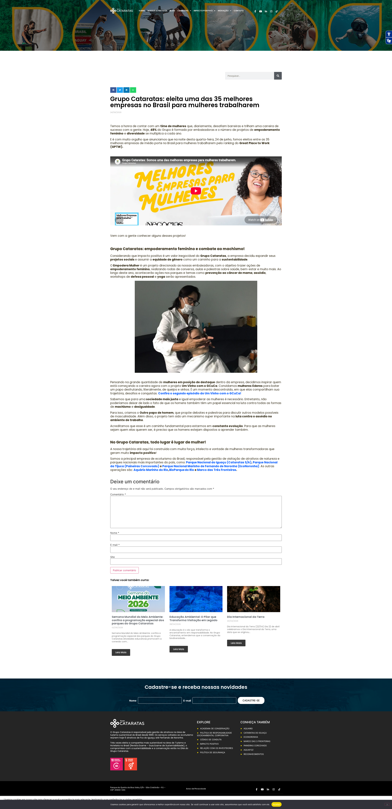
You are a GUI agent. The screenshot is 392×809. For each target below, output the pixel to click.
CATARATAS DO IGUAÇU (255, 733)
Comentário (118, 494)
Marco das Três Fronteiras (216, 470)
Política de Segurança (212, 752)
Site (112, 557)
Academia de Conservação (214, 728)
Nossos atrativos (157, 10)
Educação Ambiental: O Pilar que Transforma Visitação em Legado (193, 618)
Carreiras (182, 10)
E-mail (115, 544)
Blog (172, 10)
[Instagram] (271, 11)
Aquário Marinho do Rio (151, 470)
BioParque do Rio (181, 470)
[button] (113, 90)
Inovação (223, 10)
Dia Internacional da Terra (245, 617)
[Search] (278, 76)
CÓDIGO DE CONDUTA (211, 739)
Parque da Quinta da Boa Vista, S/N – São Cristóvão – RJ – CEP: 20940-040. (137, 788)
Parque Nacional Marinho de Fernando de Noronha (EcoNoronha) (210, 466)
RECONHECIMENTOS (254, 754)
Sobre (142, 10)
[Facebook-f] (255, 11)
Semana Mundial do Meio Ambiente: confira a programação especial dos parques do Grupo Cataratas (138, 620)
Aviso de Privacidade (196, 788)
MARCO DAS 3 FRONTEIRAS (257, 741)
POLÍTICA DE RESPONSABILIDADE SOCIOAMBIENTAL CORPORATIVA (214, 734)
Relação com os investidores (216, 748)
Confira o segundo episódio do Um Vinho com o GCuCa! (199, 393)
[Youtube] (260, 11)
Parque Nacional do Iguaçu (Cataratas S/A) (218, 462)
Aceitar (276, 804)
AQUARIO (248, 728)
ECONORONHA (251, 737)
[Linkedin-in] (266, 11)
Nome (114, 532)
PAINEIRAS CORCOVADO (255, 745)
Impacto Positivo (203, 10)
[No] (387, 804)
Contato (238, 10)
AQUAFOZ (248, 750)
